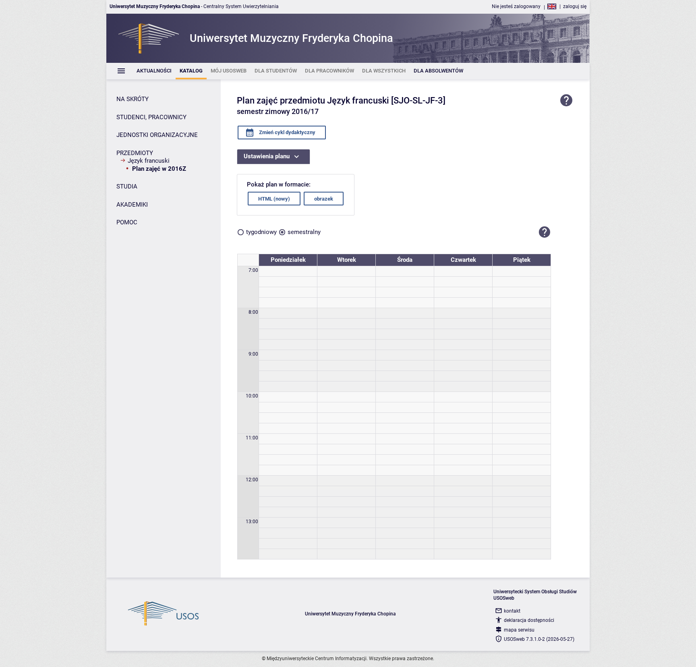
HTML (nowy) (274, 199)
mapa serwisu (519, 630)
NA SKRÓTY (132, 99)
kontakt (512, 611)
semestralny (304, 232)
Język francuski (149, 160)
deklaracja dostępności (529, 620)
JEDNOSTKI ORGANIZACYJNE (157, 135)
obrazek (323, 199)
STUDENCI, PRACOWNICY (151, 117)
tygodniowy (261, 232)
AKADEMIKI (132, 204)
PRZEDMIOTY (134, 153)
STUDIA (126, 186)
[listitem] (154, 71)
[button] (544, 232)
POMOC (126, 222)
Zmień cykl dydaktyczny (286, 132)
